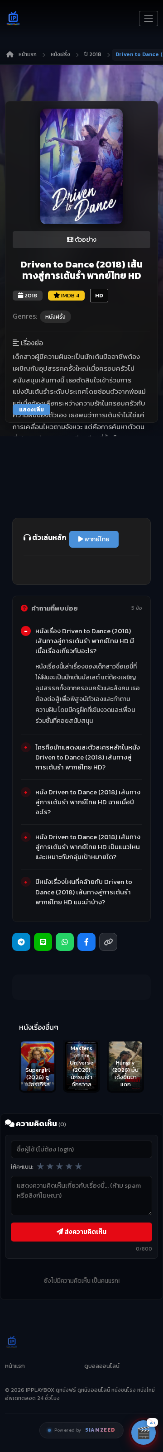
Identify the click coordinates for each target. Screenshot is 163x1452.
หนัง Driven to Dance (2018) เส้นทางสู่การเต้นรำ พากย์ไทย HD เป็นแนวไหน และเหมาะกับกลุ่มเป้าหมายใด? (87, 847)
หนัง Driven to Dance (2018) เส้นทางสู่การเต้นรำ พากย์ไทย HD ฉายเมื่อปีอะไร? (87, 802)
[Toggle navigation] (148, 18)
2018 (30, 295)
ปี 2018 (92, 54)
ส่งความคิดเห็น (84, 1232)
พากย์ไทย (96, 539)
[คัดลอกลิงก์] (108, 942)
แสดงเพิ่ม (31, 410)
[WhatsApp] (65, 942)
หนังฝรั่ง (60, 54)
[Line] (43, 942)
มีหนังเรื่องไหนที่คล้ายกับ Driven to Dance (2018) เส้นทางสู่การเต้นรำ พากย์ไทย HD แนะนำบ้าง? (83, 892)
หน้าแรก (28, 54)
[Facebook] (86, 942)
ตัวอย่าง (84, 239)
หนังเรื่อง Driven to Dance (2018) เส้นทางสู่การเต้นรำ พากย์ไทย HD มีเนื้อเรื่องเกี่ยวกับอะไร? (84, 641)
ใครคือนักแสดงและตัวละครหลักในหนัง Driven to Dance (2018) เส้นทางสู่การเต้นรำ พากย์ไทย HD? (87, 757)
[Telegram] (21, 942)
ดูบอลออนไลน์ (102, 1365)
